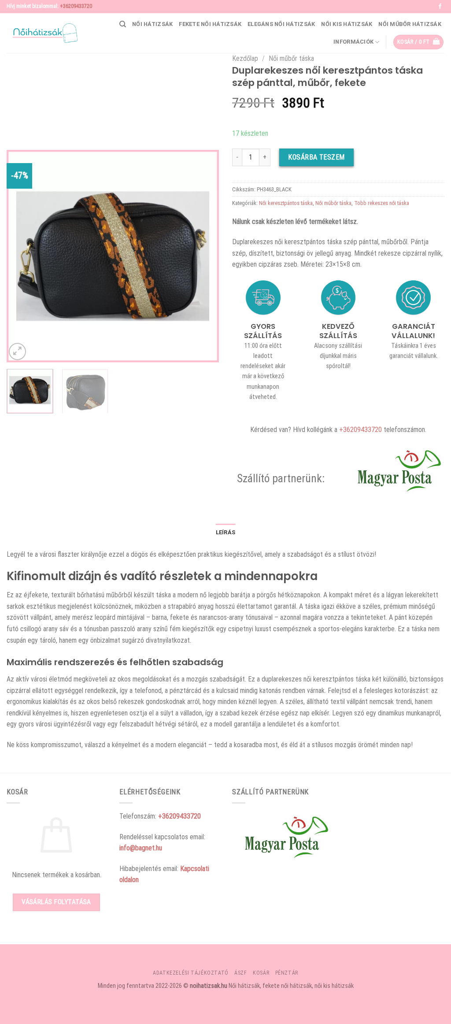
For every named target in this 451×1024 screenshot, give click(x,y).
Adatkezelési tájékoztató (191, 973)
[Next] (203, 256)
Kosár (261, 973)
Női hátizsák (152, 24)
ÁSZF (240, 973)
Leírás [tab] (226, 532)
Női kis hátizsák (346, 24)
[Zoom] (17, 351)
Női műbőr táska (291, 58)
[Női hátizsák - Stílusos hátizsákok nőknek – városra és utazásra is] (42, 33)
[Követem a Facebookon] (440, 7)
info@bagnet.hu (140, 848)
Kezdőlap (245, 58)
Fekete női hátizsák (210, 24)
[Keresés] (122, 24)
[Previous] (22, 256)
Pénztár (286, 973)
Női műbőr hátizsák (409, 24)
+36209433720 (76, 6)
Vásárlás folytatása (56, 902)
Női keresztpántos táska (286, 203)
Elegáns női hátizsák (281, 24)
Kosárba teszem (316, 157)
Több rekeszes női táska (381, 203)
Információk (353, 41)
